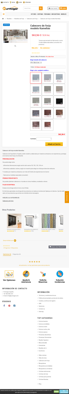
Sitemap (41, 311)
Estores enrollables (44, 324)
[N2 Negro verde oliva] (36, 113)
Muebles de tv (43, 348)
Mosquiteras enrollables (45, 366)
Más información (64, 391)
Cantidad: (33, 138)
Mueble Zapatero (44, 340)
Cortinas (40, 14)
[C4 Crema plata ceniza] (47, 101)
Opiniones (41, 306)
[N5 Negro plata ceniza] (36, 125)
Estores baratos (43, 321)
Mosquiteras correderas (45, 368)
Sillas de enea (43, 358)
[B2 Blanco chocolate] (47, 78)
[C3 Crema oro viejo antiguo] (36, 101)
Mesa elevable (43, 342)
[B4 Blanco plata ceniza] (36, 89)
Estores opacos (43, 332)
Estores (33, 14)
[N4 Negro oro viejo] (59, 113)
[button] (57, 247)
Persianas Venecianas (45, 337)
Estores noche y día (44, 329)
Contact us (42, 309)
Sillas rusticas (42, 355)
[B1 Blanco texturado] (36, 78)
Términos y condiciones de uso (47, 295)
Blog (40, 384)
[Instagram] (14, 306)
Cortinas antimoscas (44, 371)
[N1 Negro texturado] (59, 101)
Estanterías (42, 345)
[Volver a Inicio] (3, 19)
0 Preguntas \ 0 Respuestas (11, 248)
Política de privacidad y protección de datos (51, 298)
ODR (40, 303)
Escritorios (42, 351)
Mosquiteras (55, 14)
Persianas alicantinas (45, 334)
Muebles (63, 14)
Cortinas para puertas (45, 376)
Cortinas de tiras (43, 374)
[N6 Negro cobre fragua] (47, 125)
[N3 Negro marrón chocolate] (47, 113)
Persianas (47, 14)
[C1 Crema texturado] (47, 89)
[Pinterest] (9, 306)
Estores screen (43, 326)
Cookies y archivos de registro (47, 301)
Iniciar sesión (53, 8)
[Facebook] (4, 306)
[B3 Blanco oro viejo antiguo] (59, 78)
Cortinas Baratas (43, 379)
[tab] (7, 254)
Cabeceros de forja (8, 201)
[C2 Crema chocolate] (59, 89)
